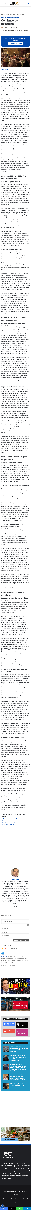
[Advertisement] (15, 10)
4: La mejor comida (8, 825)
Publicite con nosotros (20, 1189)
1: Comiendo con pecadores (10, 819)
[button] (15, 986)
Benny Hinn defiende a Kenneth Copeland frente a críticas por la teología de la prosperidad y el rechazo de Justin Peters (18, 1068)
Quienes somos (9, 1189)
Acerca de (24, 1191)
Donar (18, 1191)
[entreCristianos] (7, 1161)
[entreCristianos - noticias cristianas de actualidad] (15, 3)
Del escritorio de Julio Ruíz (17, 14)
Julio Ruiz (5, 27)
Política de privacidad (10, 1191)
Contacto (15, 1194)
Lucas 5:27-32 (5, 69)
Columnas (8, 14)
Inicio (3, 14)
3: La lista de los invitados (10, 823)
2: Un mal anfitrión (8, 821)
